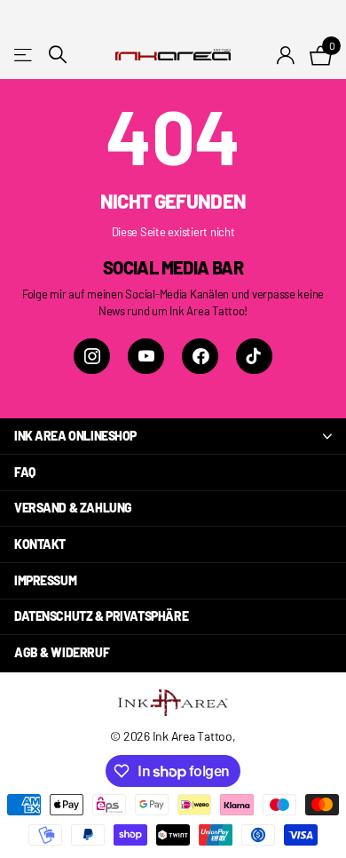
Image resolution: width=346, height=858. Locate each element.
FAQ (24, 472)
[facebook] (200, 356)
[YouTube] (146, 356)
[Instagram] (92, 356)
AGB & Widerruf (61, 652)
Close (173, 436)
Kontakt (40, 544)
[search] (58, 55)
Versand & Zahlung (73, 507)
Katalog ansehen (24, 54)
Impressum (45, 580)
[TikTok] (254, 356)
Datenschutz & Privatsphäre (101, 616)
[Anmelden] (286, 55)
